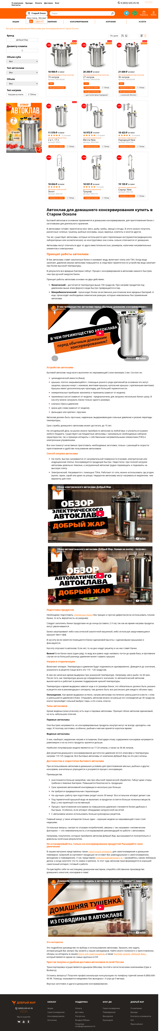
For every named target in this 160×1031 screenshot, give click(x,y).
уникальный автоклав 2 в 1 (110, 857)
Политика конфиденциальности (85, 1025)
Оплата (38, 3)
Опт (132, 1020)
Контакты (16, 5)
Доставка (48, 3)
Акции (50, 1008)
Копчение (52, 1020)
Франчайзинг (137, 1024)
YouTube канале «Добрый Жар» (130, 953)
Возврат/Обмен (82, 1020)
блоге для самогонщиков (91, 953)
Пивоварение (109, 1012)
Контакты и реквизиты (141, 1016)
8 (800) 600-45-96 (130, 3)
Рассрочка (80, 1016)
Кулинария (108, 1020)
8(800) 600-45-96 (25, 1008)
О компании (17, 3)
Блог (57, 3)
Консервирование (55, 1016)
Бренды (29, 3)
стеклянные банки (83, 614)
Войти (153, 15)
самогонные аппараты (100, 851)
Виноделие (108, 1016)
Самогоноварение (56, 1012)
